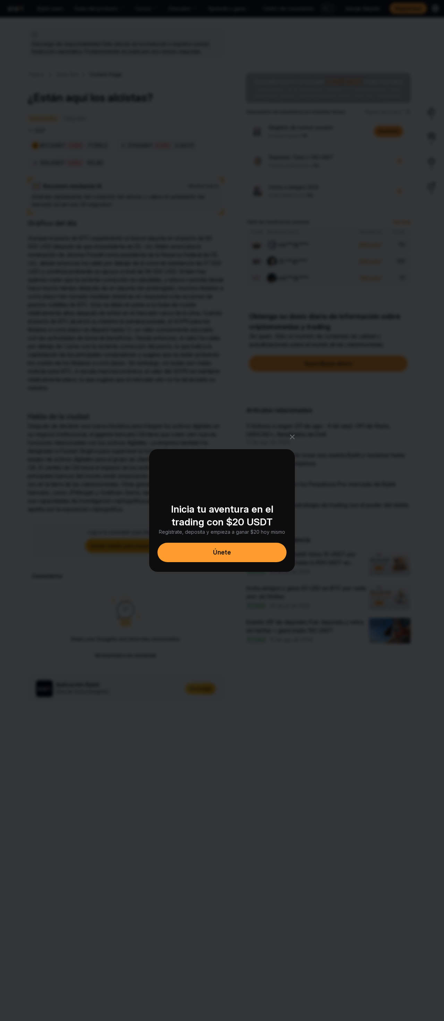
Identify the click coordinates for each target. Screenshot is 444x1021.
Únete (222, 552)
